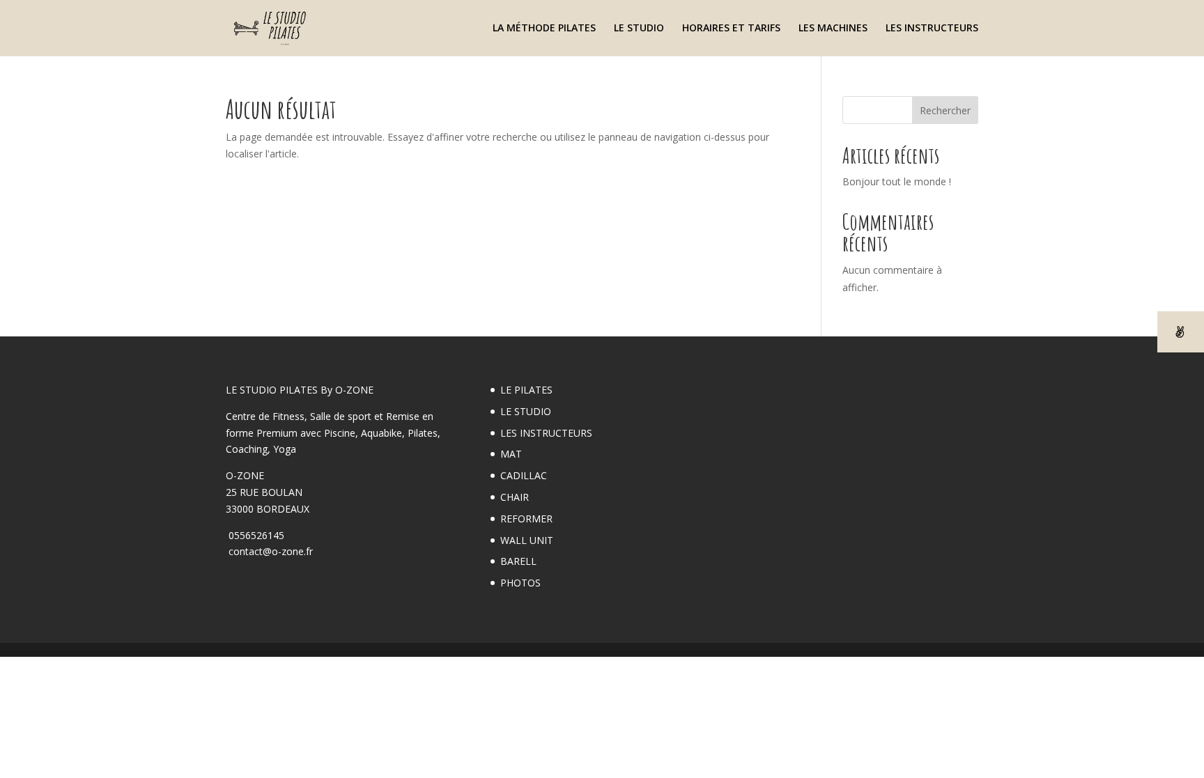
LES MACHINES (832, 28)
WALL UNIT (526, 540)
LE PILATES (526, 389)
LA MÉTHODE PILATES (544, 28)
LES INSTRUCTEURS (932, 28)
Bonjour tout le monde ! (896, 181)
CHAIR (514, 497)
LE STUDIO (639, 28)
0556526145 (255, 535)
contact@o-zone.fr (269, 551)
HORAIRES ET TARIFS (731, 28)
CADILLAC (523, 475)
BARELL (518, 561)
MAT (511, 453)
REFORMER (526, 518)
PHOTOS (520, 582)
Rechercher (945, 110)
